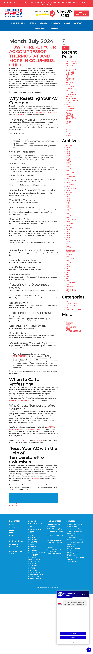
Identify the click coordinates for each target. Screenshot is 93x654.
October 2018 (70, 256)
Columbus (32, 540)
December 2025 (70, 178)
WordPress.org (73, 331)
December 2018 (70, 252)
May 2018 (67, 275)
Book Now (46, 4)
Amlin (30, 535)
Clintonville (34, 538)
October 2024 (70, 225)
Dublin (31, 544)
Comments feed (71, 328)
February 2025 (70, 217)
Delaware (32, 542)
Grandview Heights (36, 553)
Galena (31, 548)
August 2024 (69, 228)
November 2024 (71, 221)
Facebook (13, 544)
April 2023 (68, 240)
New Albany (33, 561)
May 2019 (67, 244)
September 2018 (71, 260)
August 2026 (69, 146)
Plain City (32, 570)
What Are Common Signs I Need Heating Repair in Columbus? (71, 112)
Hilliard (32, 557)
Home (11, 524)
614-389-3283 (65, 13)
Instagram (14, 547)
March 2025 (69, 213)
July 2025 (68, 197)
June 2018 (68, 272)
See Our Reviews (41, 11)
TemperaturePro (74, 306)
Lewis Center (34, 559)
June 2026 (68, 154)
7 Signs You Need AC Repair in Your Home (69, 128)
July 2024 (68, 232)
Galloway (32, 551)
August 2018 (69, 264)
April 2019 (68, 248)
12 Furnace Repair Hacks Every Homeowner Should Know (72, 99)
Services (12, 527)
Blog (11, 532)
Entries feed (69, 324)
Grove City (33, 555)
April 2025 (68, 209)
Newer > (13, 506)
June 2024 (68, 236)
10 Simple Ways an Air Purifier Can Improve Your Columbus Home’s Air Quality (71, 83)
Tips (67, 308)
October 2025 (70, 185)
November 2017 (71, 291)
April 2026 (68, 162)
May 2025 (68, 205)
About (11, 530)
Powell (31, 568)
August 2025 (69, 193)
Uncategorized (73, 310)
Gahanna (32, 546)
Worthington (34, 579)
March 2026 (69, 166)
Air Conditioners (72, 303)
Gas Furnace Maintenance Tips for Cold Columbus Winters (72, 66)
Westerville (33, 577)
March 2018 (69, 279)
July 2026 (68, 150)
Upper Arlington (35, 574)
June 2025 (68, 201)
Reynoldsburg (34, 572)
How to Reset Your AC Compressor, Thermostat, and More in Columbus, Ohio (32, 56)
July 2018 (68, 268)
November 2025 (71, 182)
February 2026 (70, 170)
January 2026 (70, 174)
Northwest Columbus (33, 565)
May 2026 (68, 158)
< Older (13, 504)
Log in (67, 320)
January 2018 (70, 287)
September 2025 (71, 189)
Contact (12, 536)
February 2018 (70, 283)
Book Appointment (81, 13)
